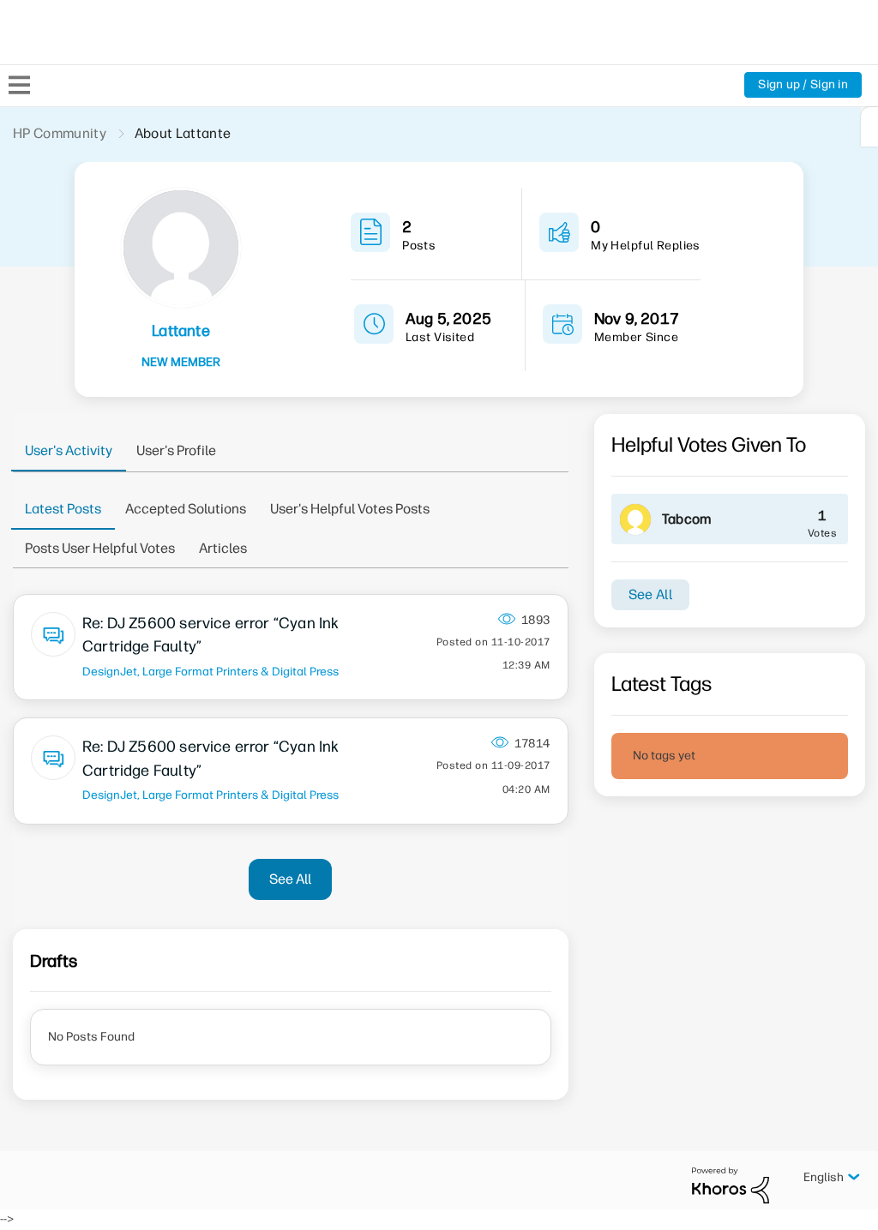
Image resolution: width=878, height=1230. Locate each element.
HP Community (59, 133)
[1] (869, 127)
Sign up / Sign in (803, 84)
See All (290, 879)
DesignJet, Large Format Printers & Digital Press (210, 671)
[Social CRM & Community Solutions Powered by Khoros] (730, 1184)
